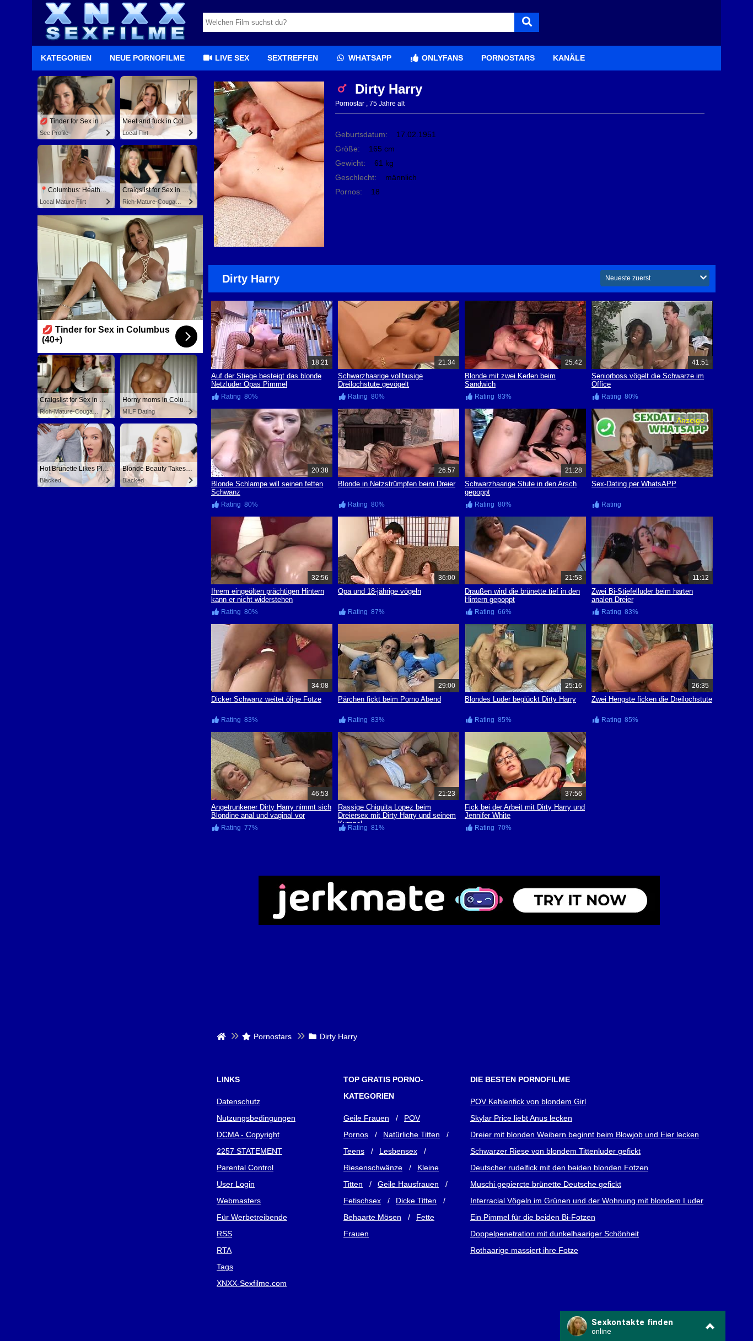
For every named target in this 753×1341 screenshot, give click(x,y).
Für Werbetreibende (252, 1217)
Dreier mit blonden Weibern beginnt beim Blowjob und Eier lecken (584, 1134)
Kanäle (569, 57)
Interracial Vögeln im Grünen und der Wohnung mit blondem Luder (586, 1200)
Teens (353, 1151)
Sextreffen (292, 57)
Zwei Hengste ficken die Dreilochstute (651, 699)
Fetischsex (362, 1200)
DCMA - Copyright (248, 1134)
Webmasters (239, 1200)
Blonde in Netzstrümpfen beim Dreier (396, 484)
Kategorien (66, 57)
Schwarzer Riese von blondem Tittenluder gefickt (555, 1151)
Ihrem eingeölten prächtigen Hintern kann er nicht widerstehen (267, 595)
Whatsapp (368, 57)
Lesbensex (398, 1151)
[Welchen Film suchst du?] (526, 22)
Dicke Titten (416, 1200)
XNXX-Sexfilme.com (252, 1283)
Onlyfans (441, 57)
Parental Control (245, 1167)
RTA (224, 1250)
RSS (224, 1233)
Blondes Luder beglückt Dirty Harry (520, 699)
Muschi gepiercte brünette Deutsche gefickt (545, 1184)
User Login (236, 1184)
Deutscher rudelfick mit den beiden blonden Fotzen (559, 1167)
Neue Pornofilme (147, 57)
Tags (225, 1266)
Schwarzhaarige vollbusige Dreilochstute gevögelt (380, 380)
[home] (222, 1036)
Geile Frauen (366, 1118)
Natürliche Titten (411, 1134)
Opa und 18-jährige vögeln (379, 591)
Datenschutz (238, 1101)
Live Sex (231, 57)
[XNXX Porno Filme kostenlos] (114, 41)
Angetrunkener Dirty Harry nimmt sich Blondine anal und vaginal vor (271, 811)
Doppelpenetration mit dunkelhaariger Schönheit (554, 1233)
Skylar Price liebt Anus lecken (521, 1118)
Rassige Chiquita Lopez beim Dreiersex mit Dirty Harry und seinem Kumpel (397, 815)
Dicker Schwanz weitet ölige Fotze (266, 699)
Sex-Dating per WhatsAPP (633, 484)
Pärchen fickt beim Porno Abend (389, 699)
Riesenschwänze (372, 1167)
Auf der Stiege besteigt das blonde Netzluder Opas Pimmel (266, 380)
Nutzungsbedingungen (256, 1118)
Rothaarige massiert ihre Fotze (524, 1250)
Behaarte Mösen (372, 1217)
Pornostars (508, 57)
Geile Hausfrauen (408, 1184)
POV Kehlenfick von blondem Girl (528, 1101)
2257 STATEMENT (249, 1151)
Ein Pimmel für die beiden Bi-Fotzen (532, 1217)
